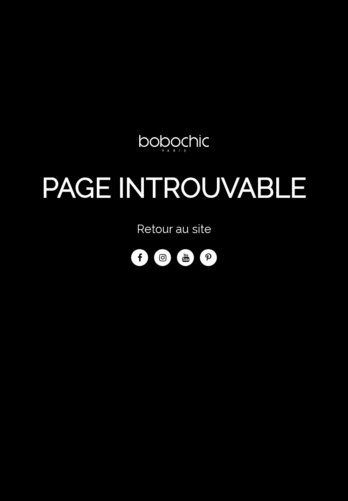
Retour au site (174, 228)
